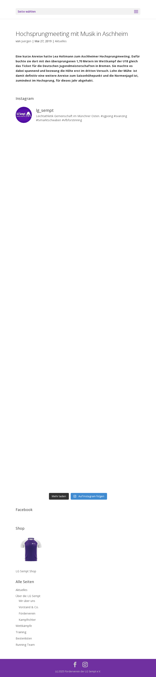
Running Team (25, 645)
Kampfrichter (27, 620)
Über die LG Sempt (28, 596)
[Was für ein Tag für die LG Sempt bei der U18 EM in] (46, 145)
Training (21, 632)
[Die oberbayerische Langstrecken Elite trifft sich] (109, 436)
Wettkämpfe (24, 626)
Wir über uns (27, 601)
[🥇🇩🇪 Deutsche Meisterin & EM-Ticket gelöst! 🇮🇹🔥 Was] (109, 218)
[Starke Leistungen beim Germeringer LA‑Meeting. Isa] (46, 472)
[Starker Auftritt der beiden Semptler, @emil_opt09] (109, 327)
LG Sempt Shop (26, 571)
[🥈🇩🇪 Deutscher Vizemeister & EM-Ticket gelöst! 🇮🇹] (46, 254)
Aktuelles (61, 41)
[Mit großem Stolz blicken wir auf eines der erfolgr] (46, 218)
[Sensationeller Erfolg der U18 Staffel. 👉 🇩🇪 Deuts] (46, 436)
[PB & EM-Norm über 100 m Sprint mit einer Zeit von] (46, 327)
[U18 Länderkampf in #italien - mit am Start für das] (46, 363)
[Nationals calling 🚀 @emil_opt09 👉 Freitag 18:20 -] (109, 254)
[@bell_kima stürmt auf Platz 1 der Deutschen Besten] (109, 399)
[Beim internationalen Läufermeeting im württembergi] (46, 399)
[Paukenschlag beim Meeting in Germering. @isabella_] (109, 472)
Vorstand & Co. (29, 607)
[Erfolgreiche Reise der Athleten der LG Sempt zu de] (46, 290)
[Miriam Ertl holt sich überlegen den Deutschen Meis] (46, 181)
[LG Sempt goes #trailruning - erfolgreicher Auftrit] (109, 363)
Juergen (26, 41)
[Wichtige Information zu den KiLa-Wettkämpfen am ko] (109, 290)
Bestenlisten (24, 638)
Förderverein (27, 613)
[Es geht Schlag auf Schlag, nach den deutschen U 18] (109, 181)
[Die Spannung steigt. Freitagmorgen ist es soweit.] (109, 145)
